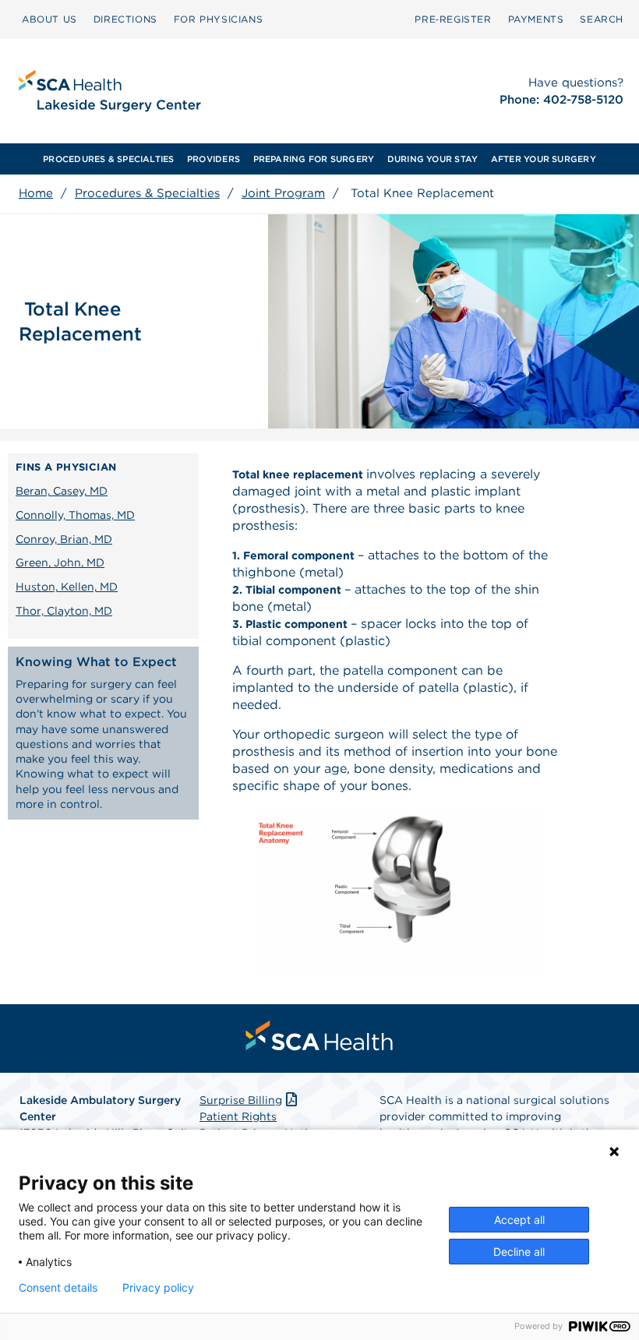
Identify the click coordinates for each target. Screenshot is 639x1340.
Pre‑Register (453, 19)
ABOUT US (49, 19)
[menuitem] (49, 19)
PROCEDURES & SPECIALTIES (108, 158)
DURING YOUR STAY (432, 158)
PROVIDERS (213, 158)
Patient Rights (238, 1116)
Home (36, 193)
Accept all (519, 1219)
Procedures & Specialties (147, 193)
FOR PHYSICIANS (218, 19)
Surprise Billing (240, 1100)
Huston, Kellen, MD (67, 586)
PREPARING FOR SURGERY (314, 158)
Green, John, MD (60, 562)
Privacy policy (158, 1288)
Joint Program (283, 193)
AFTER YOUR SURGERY (543, 158)
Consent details (58, 1288)
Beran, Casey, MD (62, 491)
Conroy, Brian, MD (64, 539)
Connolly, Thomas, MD (75, 515)
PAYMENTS (536, 19)
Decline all (519, 1251)
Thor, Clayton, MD (64, 611)
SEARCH (601, 19)
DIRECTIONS (125, 19)
